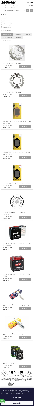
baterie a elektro (7, 27)
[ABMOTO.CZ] (8, 2)
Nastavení (17, 398)
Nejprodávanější (7, 37)
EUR (32, 5)
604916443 (17, 5)
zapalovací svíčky (7, 23)
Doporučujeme (7, 34)
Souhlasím (17, 403)
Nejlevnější (18, 34)
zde (23, 394)
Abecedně (18, 37)
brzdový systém (7, 25)
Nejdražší (27, 34)
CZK (30, 5)
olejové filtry (6, 21)
